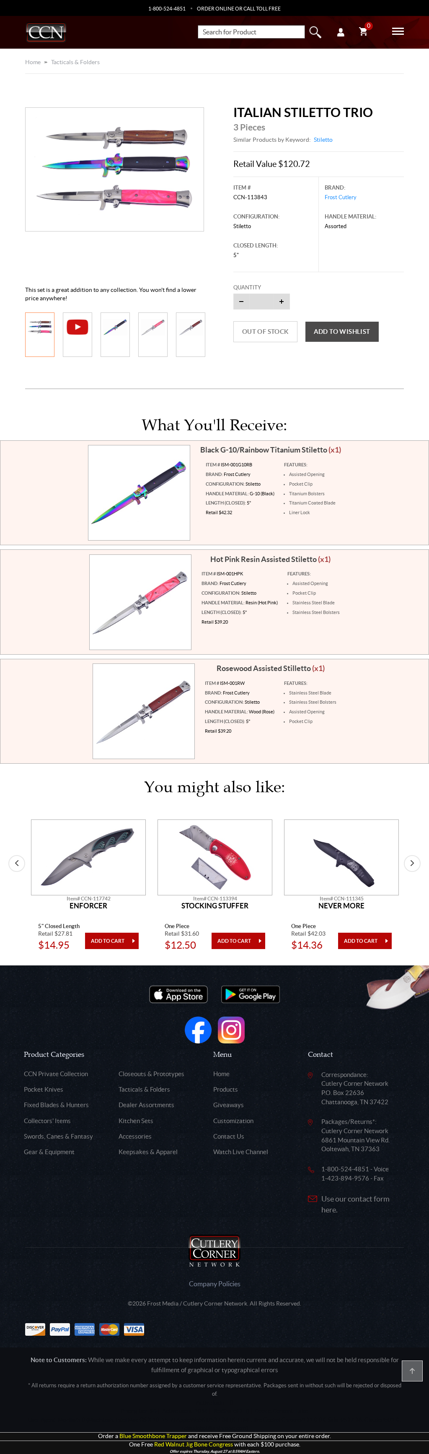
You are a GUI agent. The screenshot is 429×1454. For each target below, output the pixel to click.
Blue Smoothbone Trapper (153, 1436)
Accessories (135, 1136)
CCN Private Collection (56, 1073)
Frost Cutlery (341, 197)
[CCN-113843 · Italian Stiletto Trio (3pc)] (114, 169)
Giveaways (228, 1104)
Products (225, 1089)
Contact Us (228, 1136)
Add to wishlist (342, 331)
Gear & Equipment (49, 1151)
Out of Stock (265, 331)
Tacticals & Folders (75, 62)
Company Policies (214, 1284)
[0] (363, 32)
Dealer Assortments (146, 1104)
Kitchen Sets (136, 1120)
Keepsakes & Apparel (148, 1151)
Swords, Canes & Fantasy (58, 1136)
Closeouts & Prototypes (151, 1073)
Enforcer (88, 906)
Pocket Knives (43, 1089)
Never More (341, 906)
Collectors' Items (47, 1120)
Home (33, 62)
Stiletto (323, 139)
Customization (233, 1120)
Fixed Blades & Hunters (56, 1104)
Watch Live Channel (240, 1151)
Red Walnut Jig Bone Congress (193, 1444)
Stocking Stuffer (214, 906)
